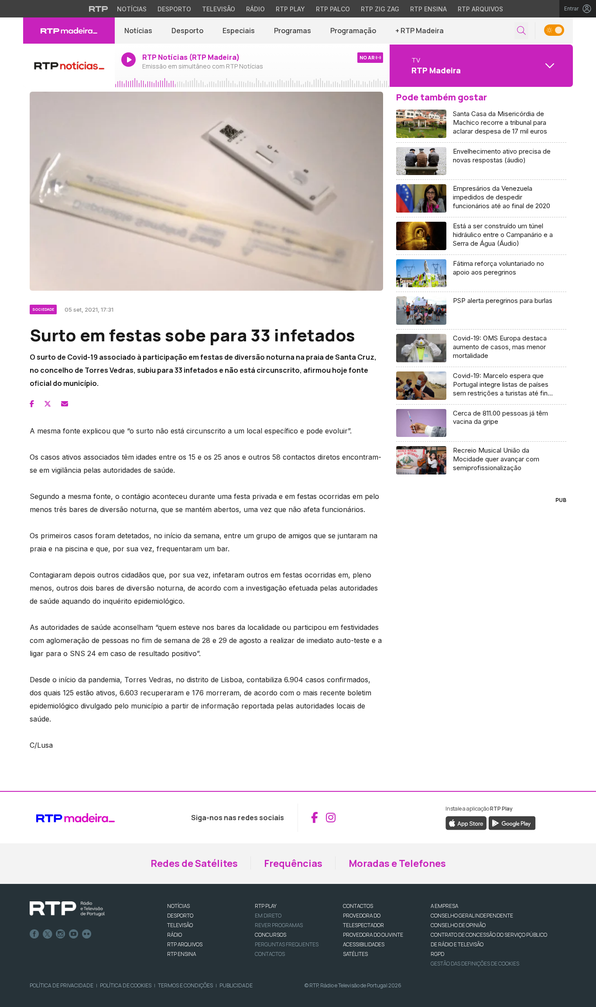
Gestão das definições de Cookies (475, 963)
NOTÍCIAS (178, 906)
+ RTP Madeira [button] (419, 30)
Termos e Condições (185, 985)
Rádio (255, 9)
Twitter (47, 934)
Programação (353, 30)
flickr (87, 934)
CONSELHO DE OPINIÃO (458, 925)
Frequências (293, 863)
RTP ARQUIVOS (184, 944)
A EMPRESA (444, 906)
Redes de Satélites (194, 863)
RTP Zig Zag (380, 9)
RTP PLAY (266, 906)
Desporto (174, 9)
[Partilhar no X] (47, 404)
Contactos (270, 954)
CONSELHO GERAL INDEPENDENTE (472, 915)
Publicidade (236, 985)
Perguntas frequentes (287, 944)
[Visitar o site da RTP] (98, 8)
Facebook (34, 934)
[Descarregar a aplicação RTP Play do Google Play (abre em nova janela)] (512, 822)
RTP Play (290, 9)
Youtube (74, 934)
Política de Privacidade (61, 985)
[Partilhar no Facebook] (32, 404)
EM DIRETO (268, 915)
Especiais (239, 30)
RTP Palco (333, 9)
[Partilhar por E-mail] (64, 404)
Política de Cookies (125, 985)
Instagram (60, 934)
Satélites (355, 954)
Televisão (218, 9)
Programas (292, 30)
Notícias (132, 9)
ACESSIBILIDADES (363, 944)
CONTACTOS (358, 906)
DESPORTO (180, 915)
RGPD (437, 954)
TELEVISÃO (180, 925)
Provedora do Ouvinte (373, 934)
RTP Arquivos (480, 9)
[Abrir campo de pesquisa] (521, 30)
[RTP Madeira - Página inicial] (69, 30)
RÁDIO (174, 934)
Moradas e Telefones (397, 863)
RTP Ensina (428, 9)
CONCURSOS (270, 934)
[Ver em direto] (69, 65)
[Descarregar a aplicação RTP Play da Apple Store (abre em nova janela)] (466, 822)
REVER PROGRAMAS (279, 925)
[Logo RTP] (67, 908)
